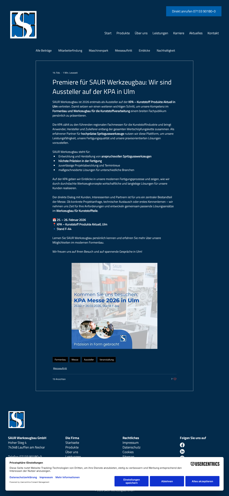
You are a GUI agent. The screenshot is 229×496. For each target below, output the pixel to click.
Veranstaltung (107, 359)
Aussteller (89, 359)
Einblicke (144, 50)
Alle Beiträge (44, 50)
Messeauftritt (123, 50)
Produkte (72, 447)
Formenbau (60, 359)
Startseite (72, 442)
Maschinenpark (98, 50)
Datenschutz (131, 447)
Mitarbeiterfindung (70, 50)
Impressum (131, 442)
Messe (75, 359)
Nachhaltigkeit (166, 50)
